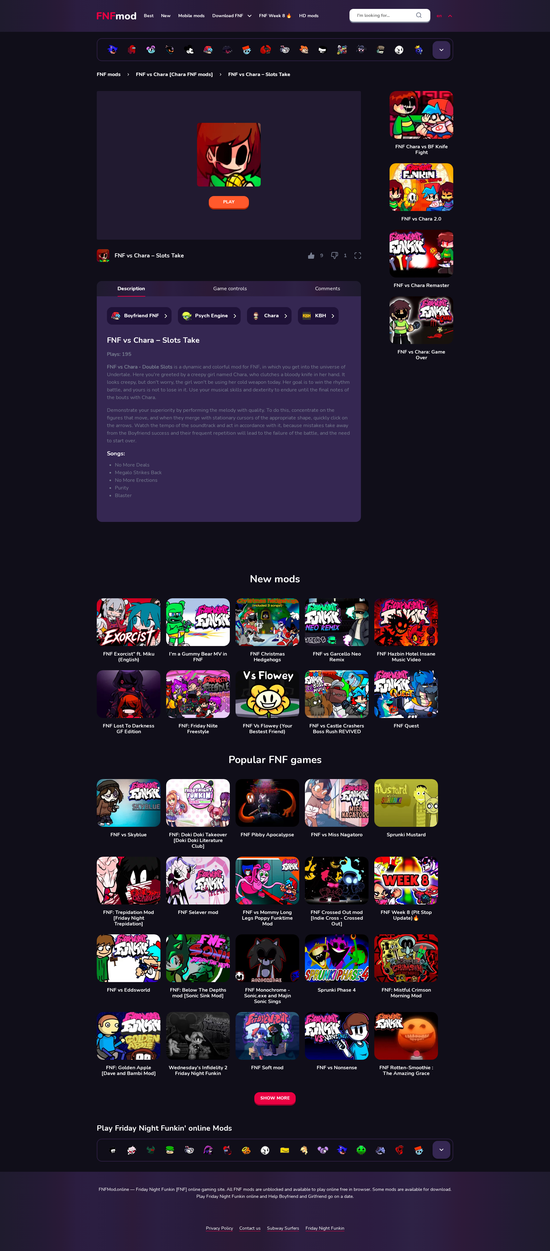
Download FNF (227, 16)
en (439, 16)
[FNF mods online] (117, 16)
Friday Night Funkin (325, 1228)
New (166, 16)
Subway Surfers (283, 1228)
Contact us (250, 1228)
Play (229, 202)
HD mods (309, 16)
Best (148, 16)
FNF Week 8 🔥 (275, 16)
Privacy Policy (219, 1228)
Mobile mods (191, 16)
